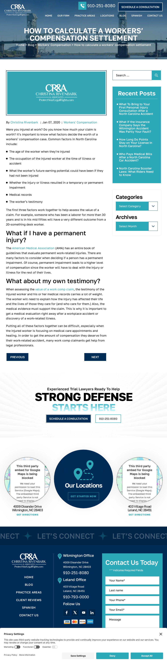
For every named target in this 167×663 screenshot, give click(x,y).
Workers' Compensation (80, 122)
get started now (83, 496)
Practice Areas (85, 15)
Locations (107, 15)
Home (48, 15)
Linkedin (92, 612)
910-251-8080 (101, 5)
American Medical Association (33, 248)
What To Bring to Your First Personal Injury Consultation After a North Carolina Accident (136, 109)
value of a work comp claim (54, 289)
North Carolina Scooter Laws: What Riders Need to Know (136, 171)
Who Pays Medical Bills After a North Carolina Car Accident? (135, 157)
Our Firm (63, 15)
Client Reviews (28, 600)
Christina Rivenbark (24, 122)
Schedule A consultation (140, 7)
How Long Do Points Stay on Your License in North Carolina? (135, 143)
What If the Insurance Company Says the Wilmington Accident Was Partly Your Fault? (135, 126)
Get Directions (27, 515)
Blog (122, 15)
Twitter (75, 612)
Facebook (66, 612)
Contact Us (155, 15)
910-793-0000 (76, 597)
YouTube (83, 612)
